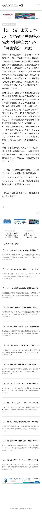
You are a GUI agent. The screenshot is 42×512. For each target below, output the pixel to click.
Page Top (21, 499)
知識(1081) (5, 207)
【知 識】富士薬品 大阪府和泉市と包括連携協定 (21, 326)
